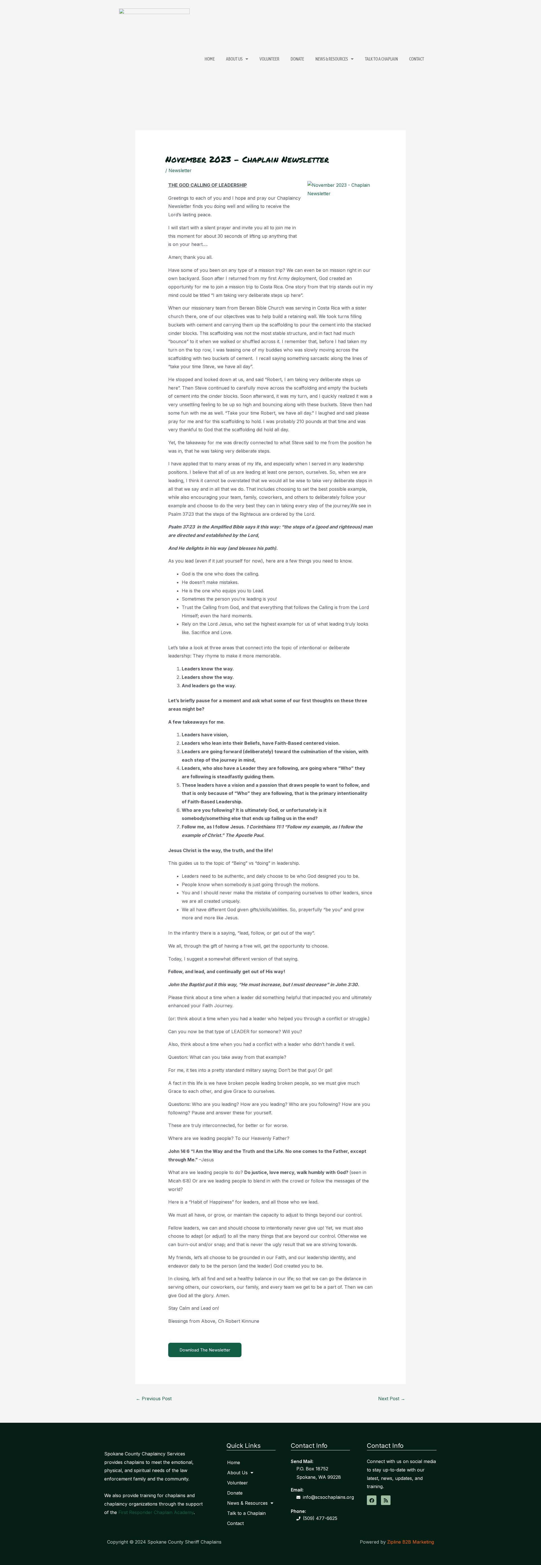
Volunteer (269, 58)
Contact (416, 58)
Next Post (391, 1398)
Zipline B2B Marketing (410, 1542)
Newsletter (180, 170)
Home (210, 58)
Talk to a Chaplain (381, 58)
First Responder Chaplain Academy (156, 1512)
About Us (234, 58)
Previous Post (154, 1398)
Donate (297, 58)
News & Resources (331, 58)
